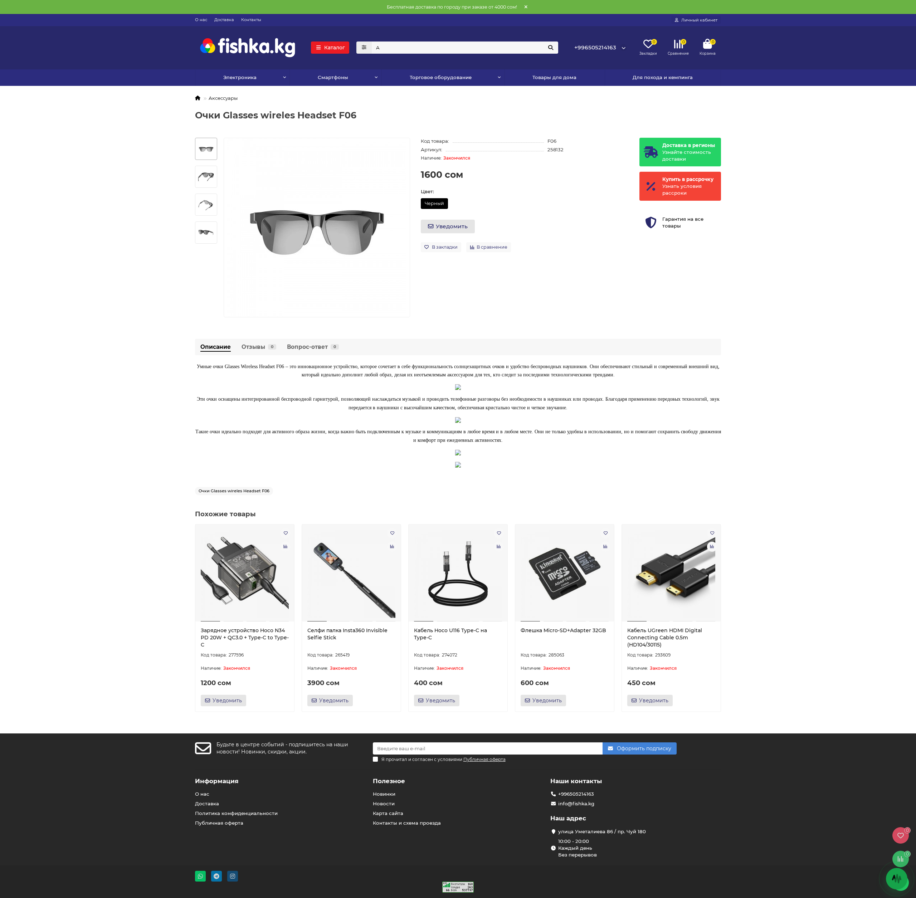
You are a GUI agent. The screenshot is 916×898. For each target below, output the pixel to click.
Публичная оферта (219, 823)
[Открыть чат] (896, 878)
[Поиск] (551, 47)
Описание (215, 346)
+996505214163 (595, 47)
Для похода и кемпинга (663, 77)
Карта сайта (388, 813)
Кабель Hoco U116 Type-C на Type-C (450, 634)
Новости (384, 803)
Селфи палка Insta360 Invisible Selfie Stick (347, 634)
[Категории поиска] (364, 48)
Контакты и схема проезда (407, 823)
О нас (201, 19)
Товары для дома (554, 77)
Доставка (224, 19)
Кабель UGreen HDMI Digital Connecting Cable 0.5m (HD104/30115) (664, 637)
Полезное (389, 781)
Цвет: (427, 191)
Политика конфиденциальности (236, 813)
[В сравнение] (286, 547)
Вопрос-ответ (311, 346)
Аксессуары (223, 98)
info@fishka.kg (576, 803)
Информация (217, 781)
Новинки (384, 794)
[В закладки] (286, 533)
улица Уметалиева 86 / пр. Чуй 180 (602, 831)
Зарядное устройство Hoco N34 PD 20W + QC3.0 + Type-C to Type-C (245, 637)
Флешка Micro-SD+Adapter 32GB (563, 630)
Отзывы (257, 346)
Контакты (251, 19)
